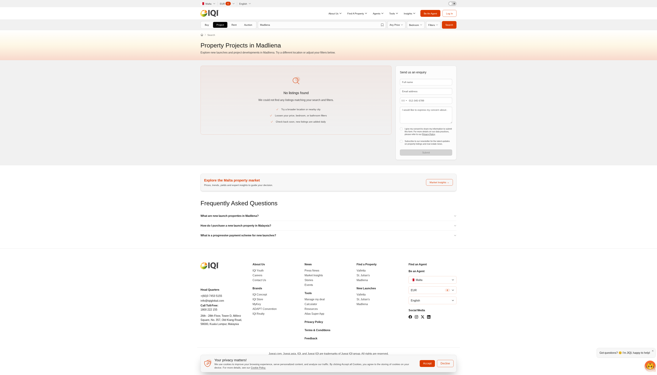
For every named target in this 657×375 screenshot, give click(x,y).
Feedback (311, 338)
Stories (309, 280)
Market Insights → (439, 182)
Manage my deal (315, 299)
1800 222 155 (209, 309)
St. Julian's (363, 275)
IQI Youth (258, 270)
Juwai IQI (313, 353)
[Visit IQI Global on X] (422, 317)
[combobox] (404, 101)
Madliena (362, 280)
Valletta (361, 270)
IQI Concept (260, 294)
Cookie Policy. (258, 367)
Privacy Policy (428, 134)
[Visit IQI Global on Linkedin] (428, 317)
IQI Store (258, 299)
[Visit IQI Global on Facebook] (410, 317)
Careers (257, 275)
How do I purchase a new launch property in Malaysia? (236, 225)
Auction (248, 24)
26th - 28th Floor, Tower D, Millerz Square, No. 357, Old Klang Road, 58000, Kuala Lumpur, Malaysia (221, 319)
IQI (299, 353)
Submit (426, 152)
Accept (427, 363)
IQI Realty (259, 313)
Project (220, 24)
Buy (207, 24)
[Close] (652, 350)
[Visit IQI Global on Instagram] (416, 317)
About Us (259, 264)
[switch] (452, 3)
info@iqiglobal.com (212, 300)
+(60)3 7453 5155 (211, 295)
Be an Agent (416, 271)
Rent (234, 24)
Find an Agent (418, 264)
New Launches (366, 288)
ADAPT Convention (265, 308)
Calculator (311, 304)
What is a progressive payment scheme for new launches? (238, 235)
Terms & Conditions (317, 330)
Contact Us (259, 280)
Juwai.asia (289, 353)
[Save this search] (382, 25)
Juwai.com (275, 353)
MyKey (257, 304)
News (308, 264)
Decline (445, 363)
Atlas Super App (314, 313)
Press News (312, 270)
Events (309, 284)
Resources (311, 308)
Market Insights (314, 275)
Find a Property (367, 264)
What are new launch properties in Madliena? (230, 215)
